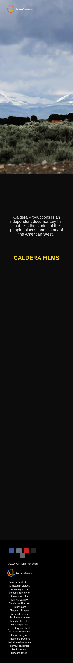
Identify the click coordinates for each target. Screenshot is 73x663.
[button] (57, 9)
